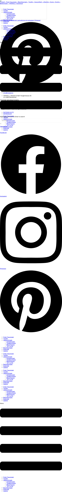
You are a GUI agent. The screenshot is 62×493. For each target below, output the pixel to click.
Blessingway (10, 17)
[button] (31, 78)
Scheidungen (10, 14)
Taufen (5, 11)
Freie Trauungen (8, 9)
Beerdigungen (8, 20)
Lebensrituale (7, 12)
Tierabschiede (11, 15)
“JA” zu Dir (9, 18)
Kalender (6, 21)
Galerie (5, 23)
